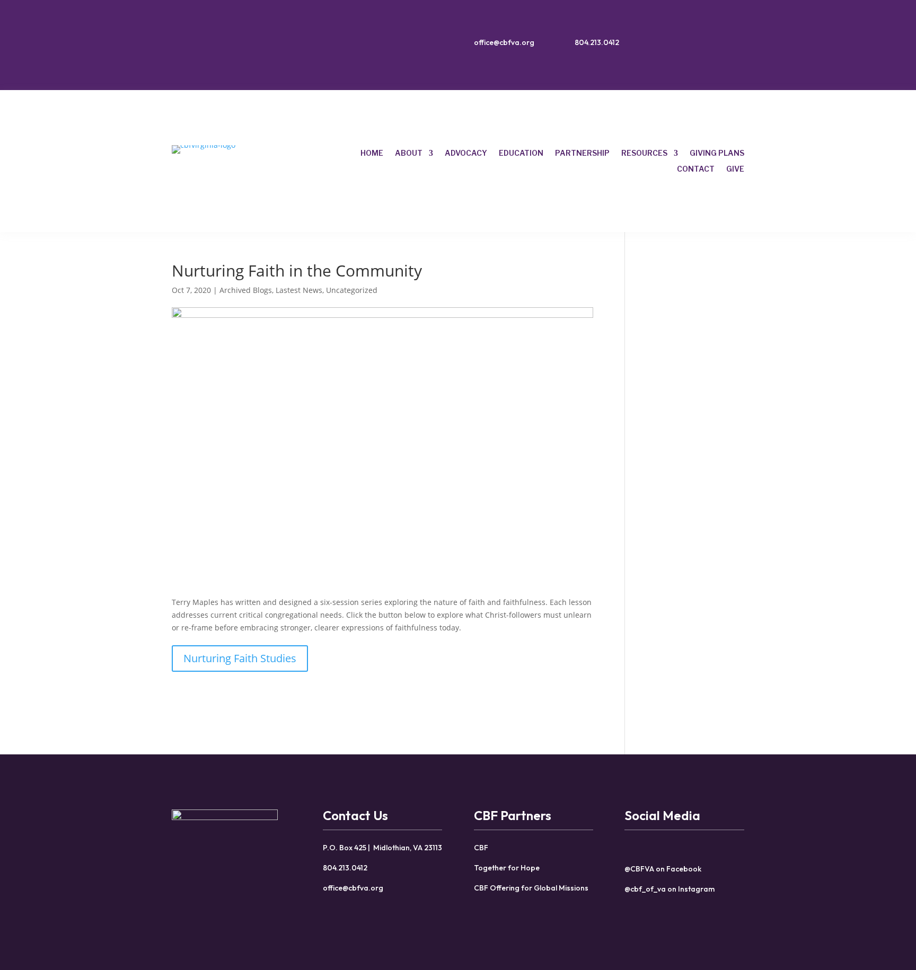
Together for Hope (507, 868)
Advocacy (466, 153)
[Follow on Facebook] (699, 45)
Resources (644, 153)
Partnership (582, 153)
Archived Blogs (245, 290)
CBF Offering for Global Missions (531, 888)
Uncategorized (351, 290)
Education (521, 153)
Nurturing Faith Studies (239, 658)
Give (735, 169)
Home (371, 153)
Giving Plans (717, 153)
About (408, 153)
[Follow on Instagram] (720, 45)
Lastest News (299, 290)
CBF (481, 847)
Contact (696, 169)
